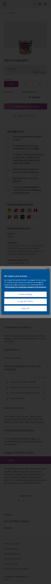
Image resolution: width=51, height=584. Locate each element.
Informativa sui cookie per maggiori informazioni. (25, 287)
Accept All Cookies (25, 301)
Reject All (25, 308)
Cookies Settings (25, 294)
